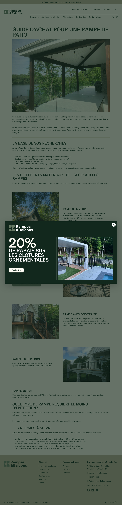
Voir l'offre (16, 270)
